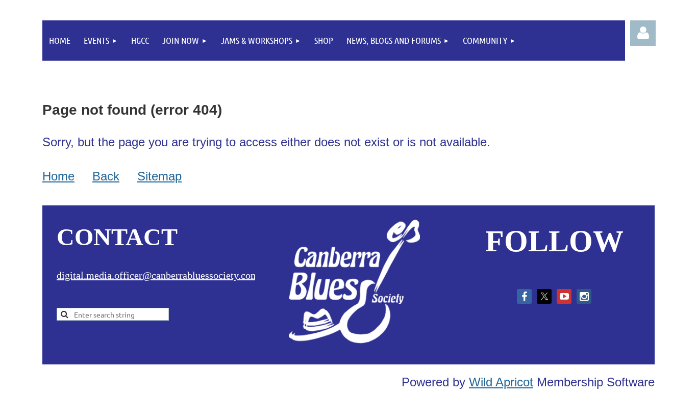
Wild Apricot (501, 382)
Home (58, 176)
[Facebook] (524, 296)
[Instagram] (584, 296)
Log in (643, 33)
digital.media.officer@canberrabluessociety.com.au (164, 275)
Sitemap (159, 176)
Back (105, 176)
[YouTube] (564, 296)
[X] (544, 296)
